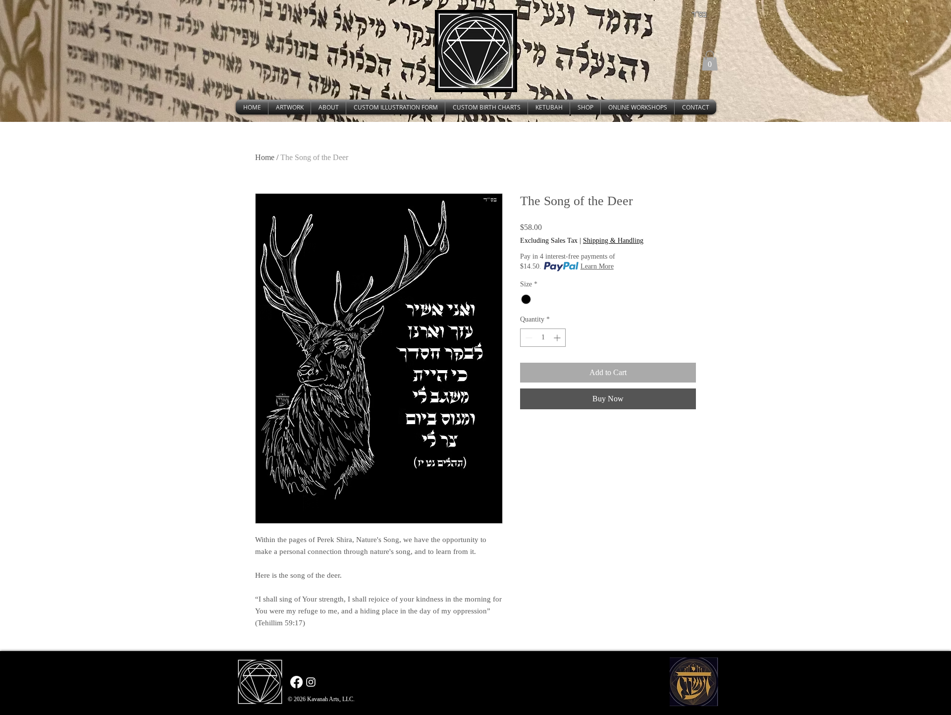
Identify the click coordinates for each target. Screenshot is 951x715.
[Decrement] (528, 337)
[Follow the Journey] (311, 682)
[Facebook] (296, 682)
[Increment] (558, 337)
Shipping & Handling (613, 240)
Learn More (597, 266)
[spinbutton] (543, 337)
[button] (709, 61)
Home (264, 157)
